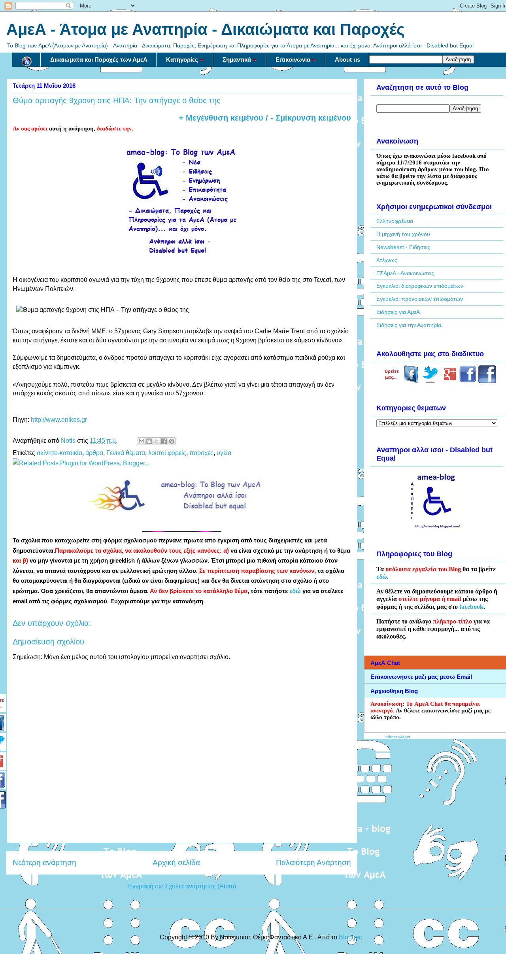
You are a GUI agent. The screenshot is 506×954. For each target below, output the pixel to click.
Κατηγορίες (182, 59)
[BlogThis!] (149, 441)
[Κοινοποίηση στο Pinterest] (172, 441)
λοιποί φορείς (167, 453)
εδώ (295, 591)
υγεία (224, 453)
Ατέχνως (386, 260)
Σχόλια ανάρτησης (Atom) (200, 886)
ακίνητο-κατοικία (59, 453)
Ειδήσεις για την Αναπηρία (408, 325)
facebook (471, 606)
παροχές (201, 453)
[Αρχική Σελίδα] (26, 60)
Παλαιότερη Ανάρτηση (313, 862)
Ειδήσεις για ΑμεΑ (398, 312)
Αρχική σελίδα (176, 862)
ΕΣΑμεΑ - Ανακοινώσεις (405, 273)
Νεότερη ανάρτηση (44, 862)
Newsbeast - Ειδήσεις (403, 247)
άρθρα (94, 453)
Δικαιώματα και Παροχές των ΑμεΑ (98, 59)
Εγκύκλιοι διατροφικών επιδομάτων (419, 286)
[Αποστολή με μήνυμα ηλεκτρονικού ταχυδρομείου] (141, 441)
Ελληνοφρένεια (394, 221)
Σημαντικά (237, 59)
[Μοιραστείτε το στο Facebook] (164, 441)
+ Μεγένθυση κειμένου (221, 117)
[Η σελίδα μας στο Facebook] (411, 381)
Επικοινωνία (293, 59)
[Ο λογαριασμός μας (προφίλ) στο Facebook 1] (468, 381)
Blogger (350, 937)
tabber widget (397, 737)
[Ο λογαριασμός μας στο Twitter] (431, 381)
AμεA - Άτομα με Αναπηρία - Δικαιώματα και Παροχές (205, 29)
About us (347, 59)
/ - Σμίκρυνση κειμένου (307, 117)
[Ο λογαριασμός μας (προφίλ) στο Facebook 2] (487, 381)
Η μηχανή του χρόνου (403, 234)
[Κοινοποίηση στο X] (156, 441)
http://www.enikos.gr (59, 419)
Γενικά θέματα (125, 453)
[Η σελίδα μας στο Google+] (450, 381)
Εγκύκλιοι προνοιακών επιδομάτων (419, 299)
